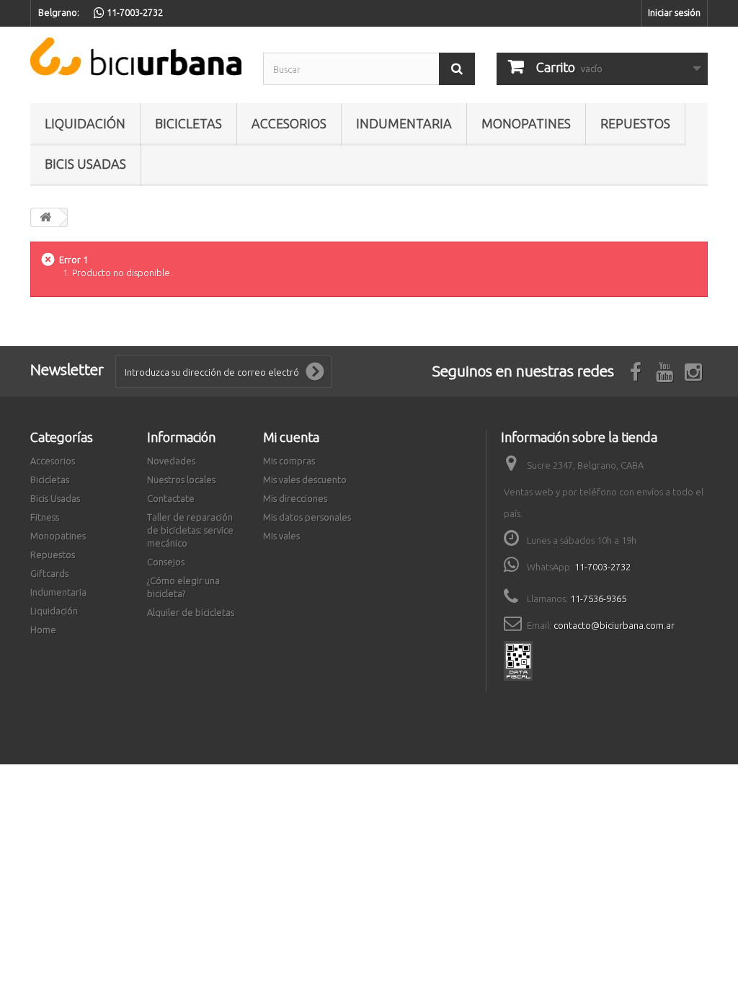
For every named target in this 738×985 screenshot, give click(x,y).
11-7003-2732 (602, 567)
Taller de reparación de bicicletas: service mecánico (190, 530)
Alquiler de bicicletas (190, 612)
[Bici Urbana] (135, 56)
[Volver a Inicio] (45, 217)
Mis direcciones (295, 498)
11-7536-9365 (598, 598)
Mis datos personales (307, 517)
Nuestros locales (181, 479)
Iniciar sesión (674, 12)
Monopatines (526, 123)
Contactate (171, 498)
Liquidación (85, 123)
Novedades (171, 461)
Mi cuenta (291, 437)
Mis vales (281, 536)
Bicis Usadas (85, 163)
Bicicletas (188, 123)
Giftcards (49, 573)
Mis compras (289, 461)
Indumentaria (404, 123)
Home (43, 629)
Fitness (44, 517)
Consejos (165, 562)
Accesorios (289, 123)
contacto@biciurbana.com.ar (614, 625)
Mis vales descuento (305, 479)
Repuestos (635, 123)
